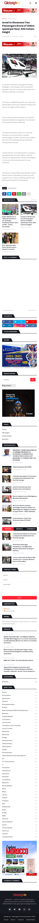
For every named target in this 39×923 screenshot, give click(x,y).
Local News (19, 780)
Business (5, 439)
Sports (19, 825)
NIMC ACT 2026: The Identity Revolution (18, 660)
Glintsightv (6, 433)
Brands (19, 707)
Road (19, 810)
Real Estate (19, 807)
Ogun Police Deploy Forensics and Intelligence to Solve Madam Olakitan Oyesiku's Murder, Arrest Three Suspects (19, 669)
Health (19, 750)
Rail (19, 804)
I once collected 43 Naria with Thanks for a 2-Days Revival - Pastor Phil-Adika (24, 559)
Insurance (19, 774)
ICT (19, 759)
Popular (8, 529)
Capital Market (19, 716)
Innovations (19, 771)
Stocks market (19, 828)
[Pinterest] (14, 194)
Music (19, 789)
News (19, 792)
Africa (19, 692)
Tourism (19, 834)
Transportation (19, 837)
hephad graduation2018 (22, 467)
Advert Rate (30, 920)
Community (19, 722)
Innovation (19, 768)
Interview (19, 777)
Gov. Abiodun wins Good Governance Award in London (9, 247)
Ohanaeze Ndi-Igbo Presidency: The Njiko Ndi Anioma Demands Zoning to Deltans (23, 548)
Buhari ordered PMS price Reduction (19, 710)
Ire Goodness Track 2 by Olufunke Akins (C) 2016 (22, 519)
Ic (19, 765)
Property (19, 801)
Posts (7, 609)
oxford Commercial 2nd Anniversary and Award (22, 488)
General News (19, 744)
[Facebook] (4, 194)
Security (19, 819)
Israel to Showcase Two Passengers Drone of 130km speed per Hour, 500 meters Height (28, 221)
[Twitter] (9, 194)
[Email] (24, 194)
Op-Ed (19, 795)
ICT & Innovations (19, 762)
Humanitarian (19, 752)
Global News (12, 19)
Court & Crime (19, 728)
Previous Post (8, 310)
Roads (19, 813)
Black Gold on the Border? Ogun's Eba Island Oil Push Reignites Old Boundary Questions (18, 652)
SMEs (19, 816)
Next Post (32, 310)
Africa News (19, 695)
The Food (19, 831)
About (13, 920)
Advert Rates (7, 436)
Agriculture (19, 698)
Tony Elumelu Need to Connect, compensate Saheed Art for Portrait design (25, 478)
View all (34, 200)
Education (19, 731)
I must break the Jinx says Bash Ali (19, 756)
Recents (19, 529)
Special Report (19, 822)
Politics (19, 798)
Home (4, 19)
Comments (31, 529)
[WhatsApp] (19, 194)
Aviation (19, 701)
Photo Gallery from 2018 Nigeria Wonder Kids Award (25, 497)
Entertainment (19, 740)
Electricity (19, 734)
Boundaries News (19, 704)
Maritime (19, 783)
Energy (19, 737)
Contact (21, 920)
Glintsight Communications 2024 (23, 916)
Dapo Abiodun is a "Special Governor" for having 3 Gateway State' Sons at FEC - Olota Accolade (10, 222)
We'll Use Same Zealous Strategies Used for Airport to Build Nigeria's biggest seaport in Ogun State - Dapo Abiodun (24, 509)
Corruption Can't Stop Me (19, 725)
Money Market (19, 786)
